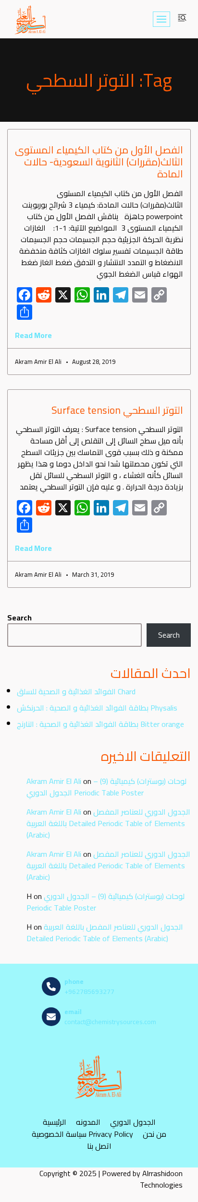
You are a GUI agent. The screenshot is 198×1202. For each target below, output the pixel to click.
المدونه (88, 1122)
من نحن (154, 1134)
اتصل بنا (99, 1146)
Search (19, 617)
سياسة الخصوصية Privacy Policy (82, 1134)
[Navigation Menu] (161, 19)
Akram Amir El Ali (53, 781)
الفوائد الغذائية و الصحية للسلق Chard (76, 691)
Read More (33, 335)
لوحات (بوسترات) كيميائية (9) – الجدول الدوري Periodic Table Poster (106, 787)
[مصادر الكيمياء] (31, 19)
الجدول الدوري (133, 1122)
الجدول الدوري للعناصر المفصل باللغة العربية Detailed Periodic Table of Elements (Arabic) (108, 823)
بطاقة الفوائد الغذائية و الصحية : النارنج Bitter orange (100, 724)
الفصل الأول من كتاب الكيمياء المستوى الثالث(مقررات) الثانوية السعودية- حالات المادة (99, 161)
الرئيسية (54, 1122)
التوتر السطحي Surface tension (117, 410)
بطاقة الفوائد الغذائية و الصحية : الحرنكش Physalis (97, 707)
